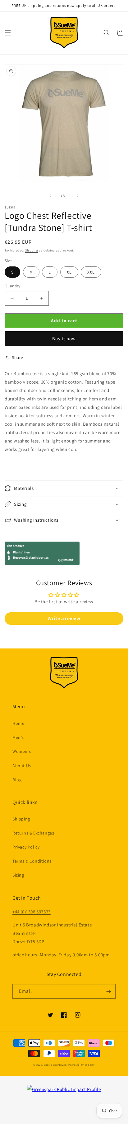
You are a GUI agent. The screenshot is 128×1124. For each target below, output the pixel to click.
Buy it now (64, 339)
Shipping (31, 250)
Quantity (12, 286)
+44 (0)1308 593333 (31, 912)
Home (18, 723)
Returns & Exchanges (33, 833)
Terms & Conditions (32, 861)
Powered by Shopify (81, 1064)
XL (69, 272)
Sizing (18, 875)
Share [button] (17, 357)
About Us (21, 765)
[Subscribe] (108, 991)
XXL (91, 272)
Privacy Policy (25, 847)
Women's (21, 751)
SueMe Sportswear (55, 1064)
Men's (18, 737)
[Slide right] (78, 196)
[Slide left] (50, 196)
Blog (16, 779)
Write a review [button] (64, 618)
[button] (8, 33)
